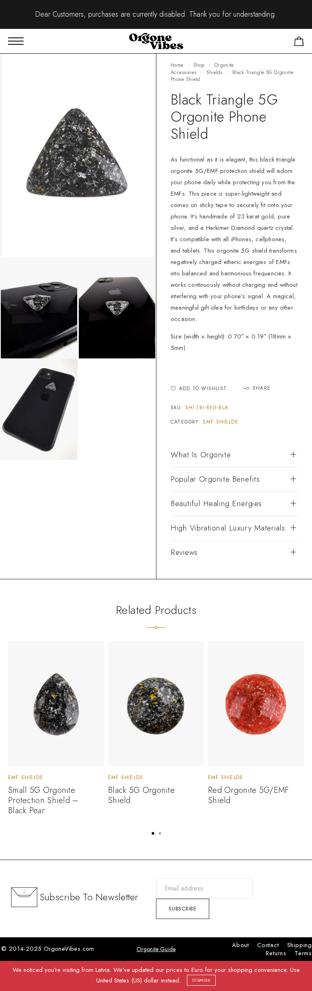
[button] (153, 833)
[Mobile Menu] (16, 41)
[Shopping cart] (299, 43)
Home (177, 65)
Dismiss (201, 980)
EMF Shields (220, 422)
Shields (214, 72)
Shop (199, 65)
